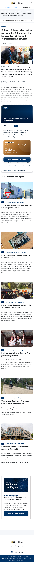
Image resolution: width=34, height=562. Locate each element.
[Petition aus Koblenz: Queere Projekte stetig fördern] (17, 338)
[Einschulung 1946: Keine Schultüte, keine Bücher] (17, 240)
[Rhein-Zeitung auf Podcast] (22, 546)
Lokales (10, 11)
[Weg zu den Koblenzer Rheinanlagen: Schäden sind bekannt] (17, 386)
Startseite (3, 11)
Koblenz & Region (19, 11)
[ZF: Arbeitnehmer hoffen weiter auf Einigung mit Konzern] (17, 190)
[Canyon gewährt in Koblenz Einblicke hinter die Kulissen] (17, 290)
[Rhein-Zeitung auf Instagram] (18, 546)
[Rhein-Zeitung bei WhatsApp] (11, 546)
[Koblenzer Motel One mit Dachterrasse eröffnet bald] (17, 432)
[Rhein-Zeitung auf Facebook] (15, 546)
